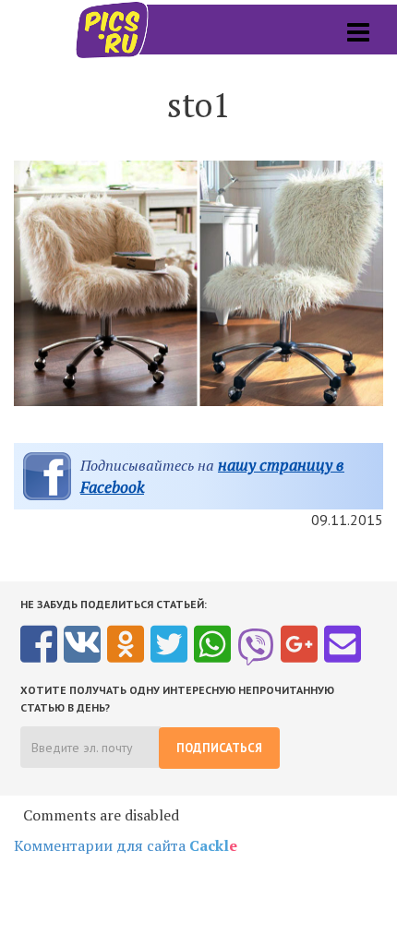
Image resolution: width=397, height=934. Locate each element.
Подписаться (219, 748)
